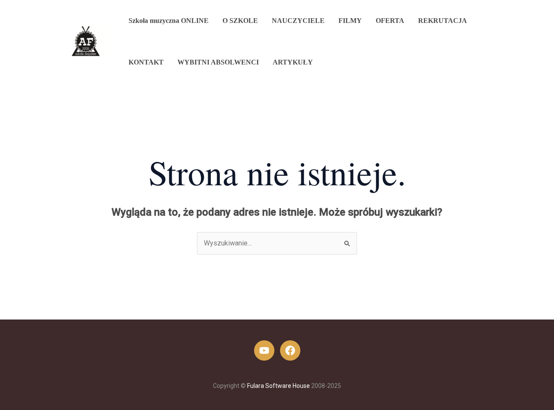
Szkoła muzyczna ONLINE (169, 20)
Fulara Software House (278, 385)
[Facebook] (290, 350)
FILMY (350, 20)
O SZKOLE (240, 20)
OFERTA (390, 20)
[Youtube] (264, 350)
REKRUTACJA (442, 20)
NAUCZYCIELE (298, 20)
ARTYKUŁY (293, 62)
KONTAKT (146, 62)
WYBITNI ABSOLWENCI (218, 62)
